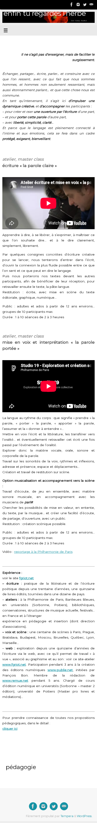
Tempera (67, 816)
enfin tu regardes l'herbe (45, 13)
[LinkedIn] (78, 4)
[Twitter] (84, 4)
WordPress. (84, 816)
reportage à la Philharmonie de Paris (43, 552)
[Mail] (91, 4)
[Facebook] (71, 4)
